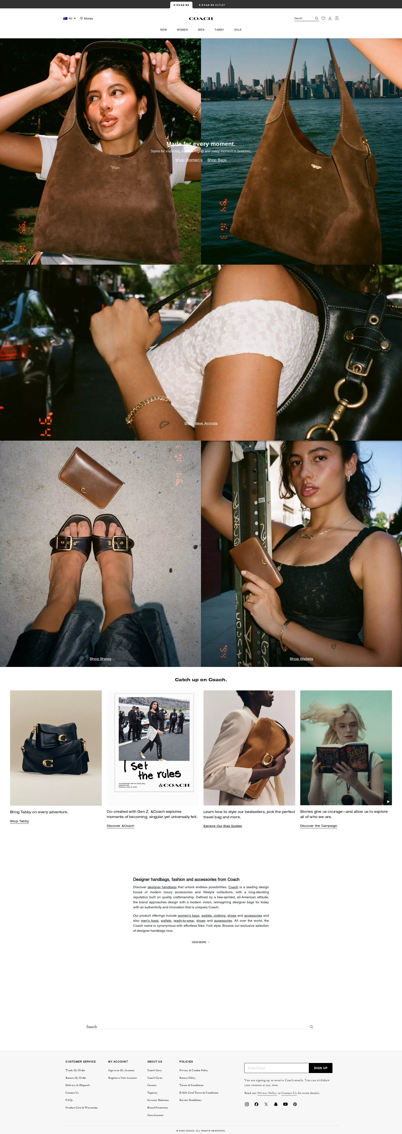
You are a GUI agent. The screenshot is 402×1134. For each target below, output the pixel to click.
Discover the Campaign (318, 826)
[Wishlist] (323, 18)
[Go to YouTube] (285, 1105)
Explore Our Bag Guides (223, 826)
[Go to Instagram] (246, 1105)
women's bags (188, 916)
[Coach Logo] (201, 18)
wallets (206, 916)
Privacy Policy (267, 1093)
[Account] (329, 18)
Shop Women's (188, 160)
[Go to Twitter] (266, 1105)
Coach (233, 887)
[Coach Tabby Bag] (152, 747)
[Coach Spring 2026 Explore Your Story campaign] (346, 747)
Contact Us (289, 1093)
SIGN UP (320, 1068)
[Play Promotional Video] (195, 802)
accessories (253, 916)
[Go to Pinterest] (295, 1105)
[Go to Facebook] (256, 1105)
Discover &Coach (120, 826)
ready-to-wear (184, 921)
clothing (219, 916)
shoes (231, 916)
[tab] (181, 5)
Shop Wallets (301, 659)
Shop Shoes (100, 659)
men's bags (149, 921)
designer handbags (162, 887)
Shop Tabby (19, 821)
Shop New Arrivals (201, 424)
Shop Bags (217, 160)
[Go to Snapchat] (275, 1105)
